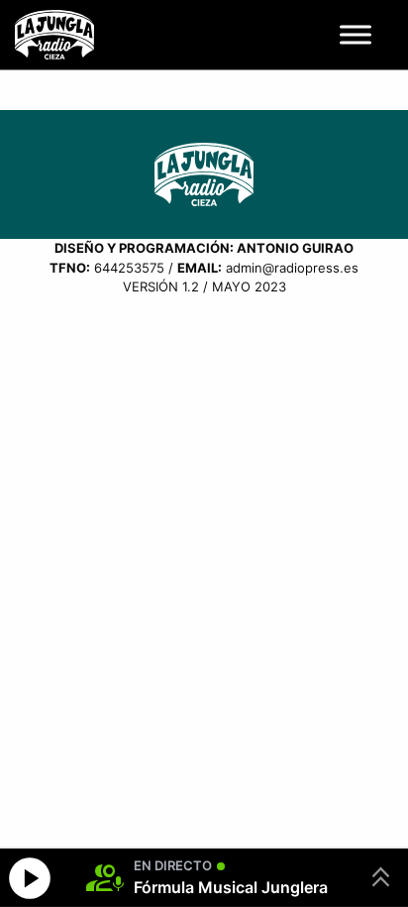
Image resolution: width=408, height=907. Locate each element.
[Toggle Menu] (355, 34)
